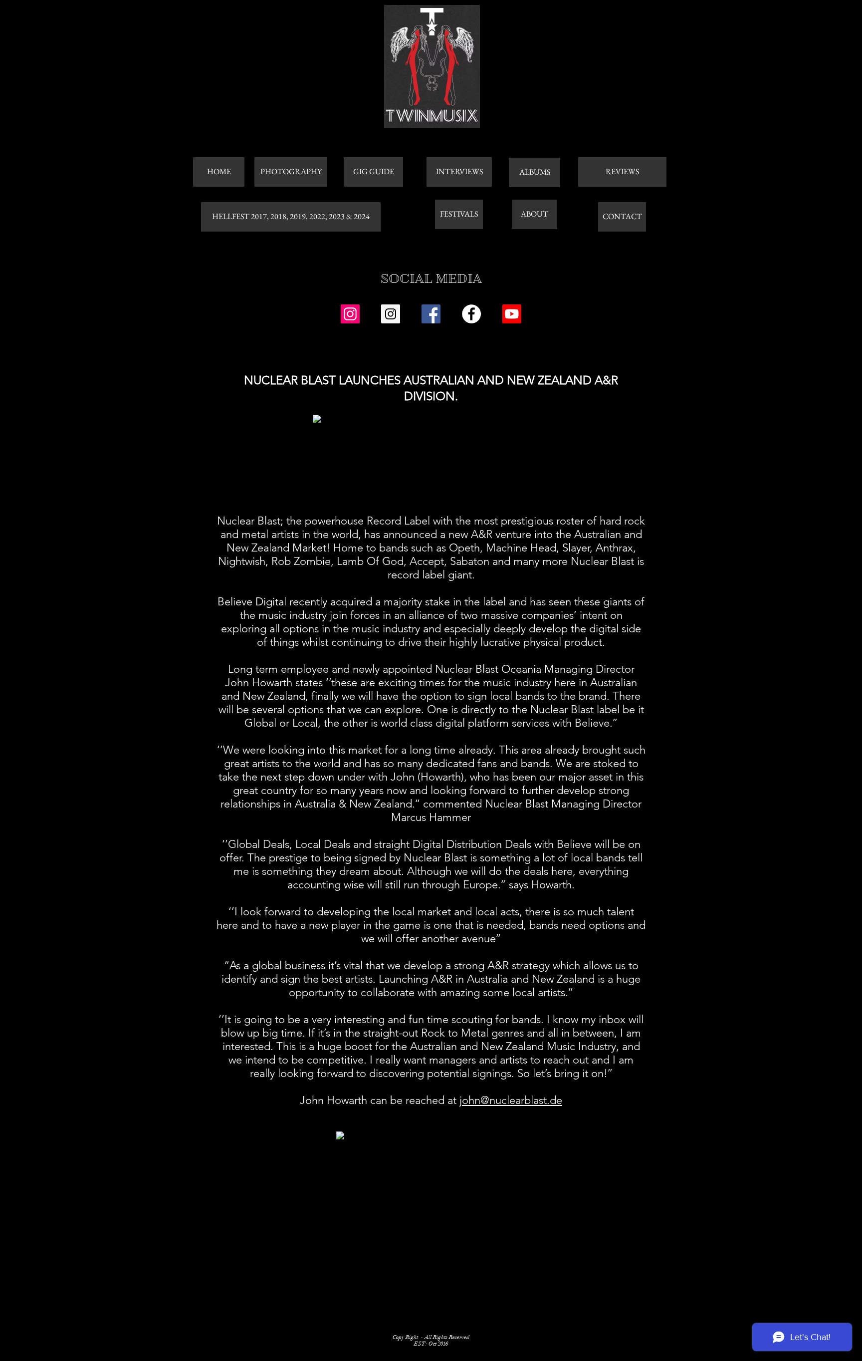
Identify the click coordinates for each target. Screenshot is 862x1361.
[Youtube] (511, 313)
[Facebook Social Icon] (431, 313)
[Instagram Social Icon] (350, 313)
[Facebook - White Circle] (471, 313)
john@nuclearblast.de (510, 1100)
